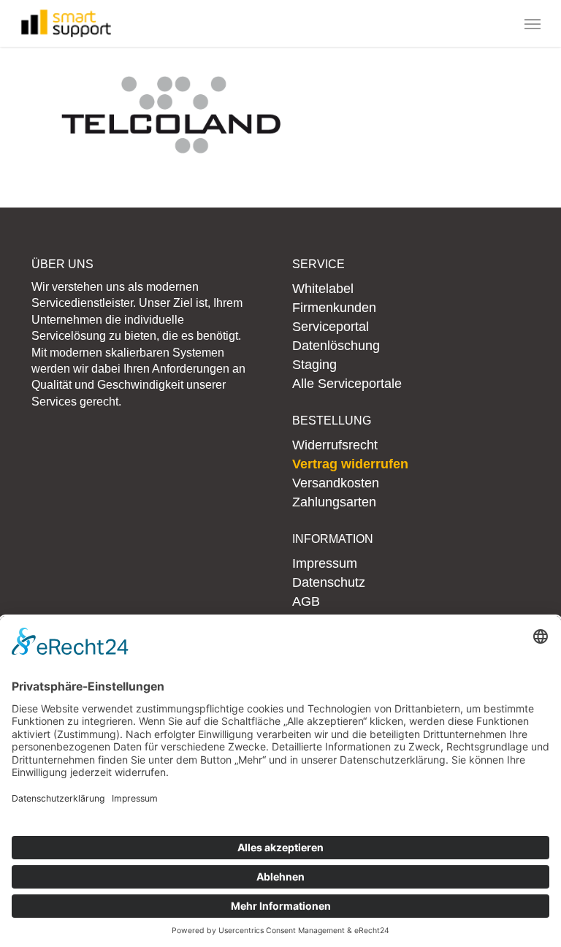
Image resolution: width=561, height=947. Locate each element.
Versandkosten (335, 483)
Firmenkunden (334, 307)
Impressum (324, 563)
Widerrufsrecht (335, 445)
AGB (306, 601)
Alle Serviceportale (347, 383)
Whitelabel (323, 288)
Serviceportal (330, 326)
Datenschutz (328, 582)
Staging (314, 364)
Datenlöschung (336, 345)
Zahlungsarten (334, 502)
